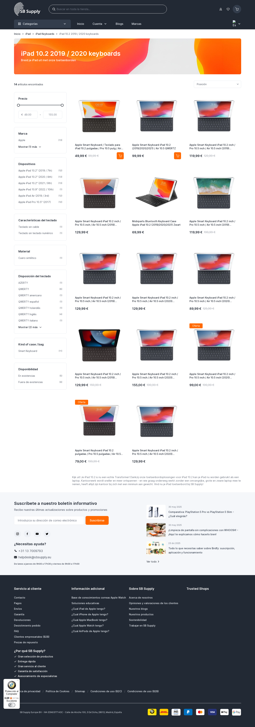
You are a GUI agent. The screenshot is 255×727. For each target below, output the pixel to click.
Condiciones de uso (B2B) (143, 691)
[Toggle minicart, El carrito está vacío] (237, 9)
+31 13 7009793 (30, 551)
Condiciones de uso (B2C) (106, 691)
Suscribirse (97, 520)
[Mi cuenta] (221, 9)
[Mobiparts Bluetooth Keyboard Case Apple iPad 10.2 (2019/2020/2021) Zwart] (156, 192)
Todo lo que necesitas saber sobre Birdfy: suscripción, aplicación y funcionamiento (201, 550)
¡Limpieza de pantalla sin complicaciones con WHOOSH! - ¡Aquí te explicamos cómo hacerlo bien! (203, 532)
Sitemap (80, 691)
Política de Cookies (57, 691)
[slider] (18, 105)
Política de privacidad (27, 691)
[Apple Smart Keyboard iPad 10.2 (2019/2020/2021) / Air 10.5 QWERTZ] (156, 116)
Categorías (30, 24)
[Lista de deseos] (228, 9)
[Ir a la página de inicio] (27, 9)
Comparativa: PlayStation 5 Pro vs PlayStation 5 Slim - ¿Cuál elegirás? (201, 514)
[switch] (11, 705)
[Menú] (18, 681)
